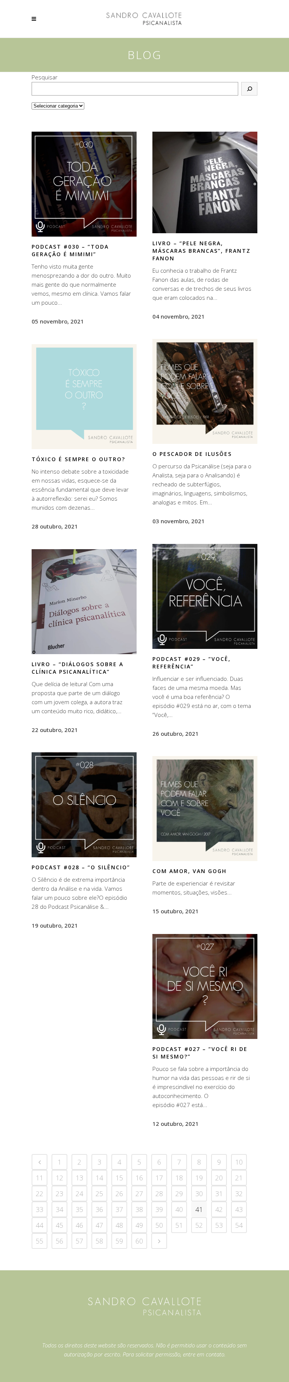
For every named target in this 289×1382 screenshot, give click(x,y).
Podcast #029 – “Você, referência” (191, 662)
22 (39, 1193)
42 (219, 1209)
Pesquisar (45, 77)
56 (59, 1240)
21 (239, 1177)
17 (159, 1177)
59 (119, 1240)
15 (119, 1177)
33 (39, 1209)
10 (239, 1161)
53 (219, 1225)
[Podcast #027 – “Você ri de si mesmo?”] (204, 986)
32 (239, 1193)
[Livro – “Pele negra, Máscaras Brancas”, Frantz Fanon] (204, 182)
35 (79, 1209)
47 (99, 1225)
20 (219, 1177)
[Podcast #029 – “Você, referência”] (204, 596)
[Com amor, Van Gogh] (204, 808)
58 (99, 1240)
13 (79, 1177)
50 (159, 1225)
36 (99, 1209)
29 (179, 1193)
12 (59, 1177)
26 (119, 1193)
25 (99, 1193)
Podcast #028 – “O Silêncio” (81, 867)
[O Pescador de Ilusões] (204, 391)
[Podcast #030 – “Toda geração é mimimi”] (84, 184)
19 (199, 1177)
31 (219, 1193)
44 (39, 1225)
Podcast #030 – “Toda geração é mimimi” (70, 250)
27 (139, 1193)
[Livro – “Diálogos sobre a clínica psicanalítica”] (84, 601)
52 (199, 1225)
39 (159, 1209)
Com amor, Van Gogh (189, 871)
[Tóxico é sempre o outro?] (84, 396)
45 (59, 1225)
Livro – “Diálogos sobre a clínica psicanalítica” (77, 668)
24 (79, 1193)
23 (59, 1193)
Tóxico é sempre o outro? (78, 459)
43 (239, 1209)
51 (179, 1225)
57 (79, 1240)
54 (239, 1225)
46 (79, 1225)
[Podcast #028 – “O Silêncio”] (84, 804)
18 (179, 1177)
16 (139, 1177)
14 (99, 1177)
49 (139, 1225)
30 (199, 1193)
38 (139, 1209)
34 (59, 1209)
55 (39, 1240)
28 (159, 1193)
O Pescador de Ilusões (192, 453)
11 (39, 1177)
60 (139, 1240)
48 (119, 1225)
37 (119, 1209)
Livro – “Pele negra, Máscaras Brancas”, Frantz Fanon (201, 251)
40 (179, 1209)
